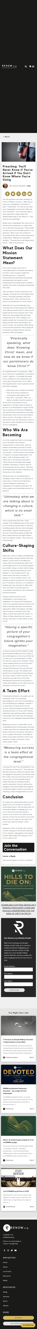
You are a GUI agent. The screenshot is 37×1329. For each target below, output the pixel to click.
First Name (8, 974)
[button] (33, 66)
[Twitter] (12, 1250)
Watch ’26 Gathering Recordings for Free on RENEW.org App (18, 1126)
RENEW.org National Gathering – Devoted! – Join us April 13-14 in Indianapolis (18, 1074)
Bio (29, 186)
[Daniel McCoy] (4, 1207)
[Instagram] (8, 1250)
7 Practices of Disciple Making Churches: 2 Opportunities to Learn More (18, 1025)
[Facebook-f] (4, 1250)
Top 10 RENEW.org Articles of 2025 (18, 1177)
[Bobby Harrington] (4, 1058)
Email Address (9, 966)
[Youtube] (15, 1250)
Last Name (8, 981)
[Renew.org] (4, 1109)
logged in (15, 860)
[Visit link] (30, 66)
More (31, 1057)
